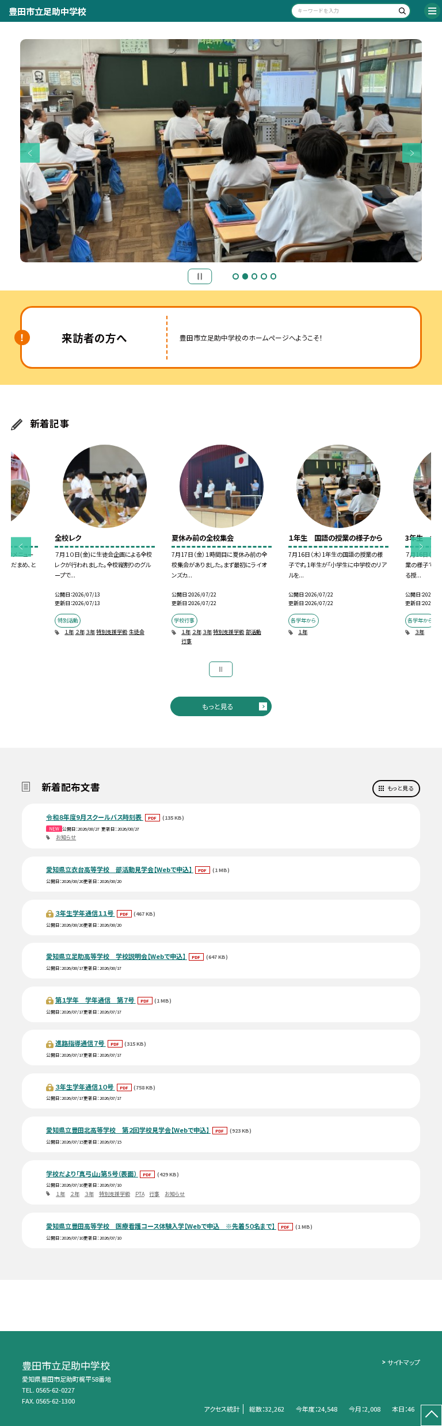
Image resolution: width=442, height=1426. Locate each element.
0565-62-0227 (55, 1389)
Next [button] (412, 153)
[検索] (400, 13)
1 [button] (235, 276)
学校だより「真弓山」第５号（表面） (92, 1173)
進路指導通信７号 (80, 1042)
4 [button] (263, 276)
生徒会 (136, 632)
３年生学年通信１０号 (85, 1086)
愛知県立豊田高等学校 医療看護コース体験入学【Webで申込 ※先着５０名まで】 (161, 1225)
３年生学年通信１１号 (85, 912)
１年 (69, 632)
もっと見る (218, 706)
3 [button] (254, 276)
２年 (80, 632)
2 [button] (245, 276)
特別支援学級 (111, 632)
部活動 (253, 632)
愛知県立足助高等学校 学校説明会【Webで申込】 (116, 956)
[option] (221, 151)
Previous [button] (30, 153)
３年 (90, 632)
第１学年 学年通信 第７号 (95, 999)
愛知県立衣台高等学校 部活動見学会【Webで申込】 (119, 869)
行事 (186, 641)
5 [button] (273, 276)
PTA (139, 1194)
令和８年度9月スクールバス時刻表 (94, 816)
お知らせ (66, 837)
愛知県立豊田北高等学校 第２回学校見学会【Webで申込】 (128, 1129)
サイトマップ (403, 1362)
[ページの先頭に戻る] (431, 1415)
